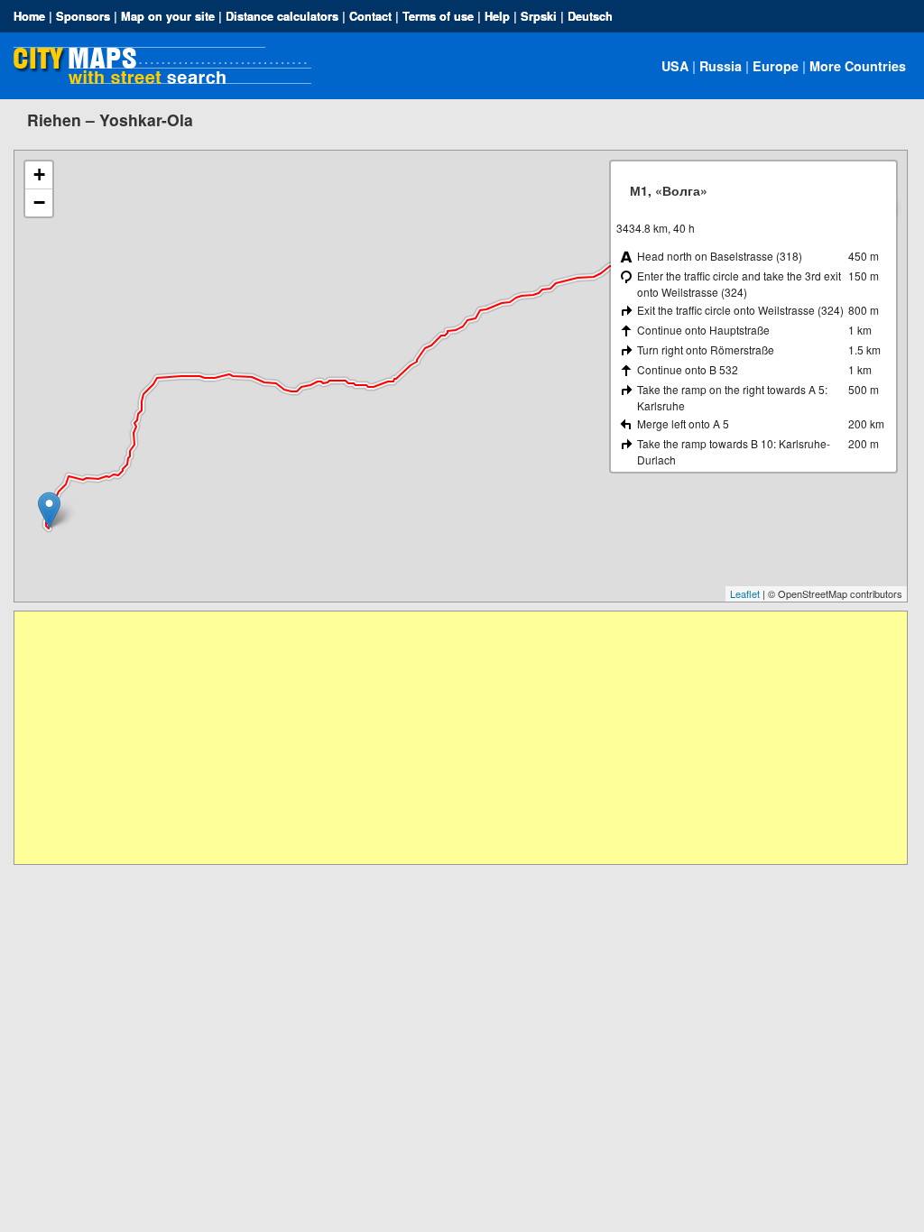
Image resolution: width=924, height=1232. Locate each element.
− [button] (39, 202)
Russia (720, 66)
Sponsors (83, 16)
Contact (370, 16)
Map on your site (168, 16)
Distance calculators (282, 16)
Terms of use (438, 16)
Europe (776, 66)
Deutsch (590, 16)
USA (674, 66)
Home (29, 16)
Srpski (539, 16)
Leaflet (745, 593)
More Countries (857, 66)
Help (497, 16)
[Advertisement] (460, 737)
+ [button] (39, 174)
